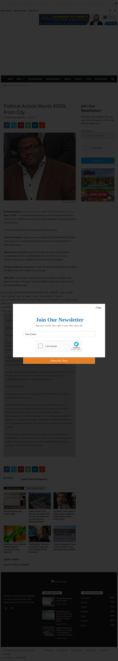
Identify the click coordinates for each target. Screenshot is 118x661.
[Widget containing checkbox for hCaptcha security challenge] (59, 346)
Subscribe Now (59, 360)
